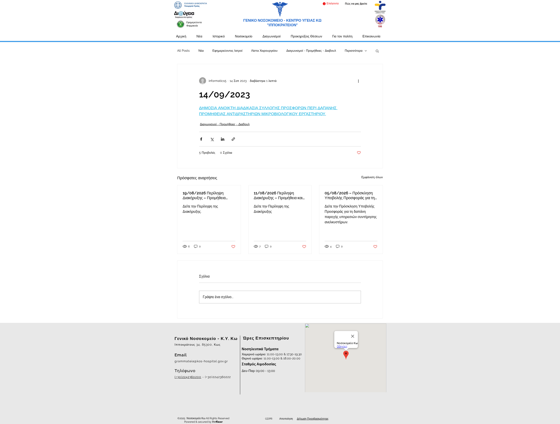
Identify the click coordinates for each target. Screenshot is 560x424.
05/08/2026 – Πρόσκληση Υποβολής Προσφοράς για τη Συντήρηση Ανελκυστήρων (350, 195)
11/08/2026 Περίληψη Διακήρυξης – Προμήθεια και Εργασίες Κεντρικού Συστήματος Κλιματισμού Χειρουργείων (278, 195)
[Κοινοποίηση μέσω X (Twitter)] (212, 139)
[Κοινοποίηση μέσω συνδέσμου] (233, 139)
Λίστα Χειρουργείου (264, 50)
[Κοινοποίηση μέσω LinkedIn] (222, 139)
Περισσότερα (353, 50)
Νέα (201, 50)
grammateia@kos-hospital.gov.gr (201, 361)
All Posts (183, 50)
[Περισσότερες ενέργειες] (358, 80)
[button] (330, 3)
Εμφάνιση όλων (372, 177)
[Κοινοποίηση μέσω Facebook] (201, 139)
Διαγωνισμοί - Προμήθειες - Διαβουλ (311, 50)
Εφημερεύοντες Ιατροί (227, 50)
